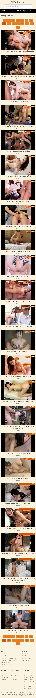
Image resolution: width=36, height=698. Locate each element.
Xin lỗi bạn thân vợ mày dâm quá (18, 630)
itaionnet (18, 2)
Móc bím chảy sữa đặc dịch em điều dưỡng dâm (18, 401)
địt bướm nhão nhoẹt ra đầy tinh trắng (18, 605)
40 (13, 24)
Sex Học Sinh (15, 675)
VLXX (13, 677)
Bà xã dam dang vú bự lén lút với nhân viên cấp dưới (18, 553)
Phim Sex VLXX (28, 686)
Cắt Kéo (3, 653)
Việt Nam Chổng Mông (8, 660)
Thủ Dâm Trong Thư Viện (8, 658)
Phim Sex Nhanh (29, 682)
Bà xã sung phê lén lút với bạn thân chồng (18, 376)
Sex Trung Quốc (27, 656)
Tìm (30, 6)
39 (9, 24)
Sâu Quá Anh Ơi (6, 665)
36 (26, 20)
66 (31, 24)
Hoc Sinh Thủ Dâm (7, 667)
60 (27, 24)
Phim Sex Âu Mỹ (29, 679)
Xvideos (32, 11)
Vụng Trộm (4, 673)
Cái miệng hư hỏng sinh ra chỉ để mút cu (18, 478)
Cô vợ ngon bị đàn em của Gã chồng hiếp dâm (18, 528)
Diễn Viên (11, 11)
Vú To (3, 675)
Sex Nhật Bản (26, 653)
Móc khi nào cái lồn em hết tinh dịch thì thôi (18, 226)
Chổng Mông (5, 662)
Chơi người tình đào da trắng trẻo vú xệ (18, 453)
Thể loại (4, 11)
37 (31, 20)
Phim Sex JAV (28, 675)
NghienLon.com (29, 677)
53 (22, 24)
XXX (25, 684)
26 (18, 20)
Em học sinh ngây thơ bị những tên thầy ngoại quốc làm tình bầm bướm (18, 427)
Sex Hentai (27, 673)
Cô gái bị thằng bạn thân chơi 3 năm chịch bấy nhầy (18, 126)
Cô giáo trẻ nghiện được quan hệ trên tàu (18, 301)
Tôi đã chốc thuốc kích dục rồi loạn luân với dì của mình (18, 76)
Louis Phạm (4, 656)
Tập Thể (3, 679)
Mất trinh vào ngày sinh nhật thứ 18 (18, 201)
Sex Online (27, 688)
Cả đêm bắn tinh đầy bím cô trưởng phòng (18, 503)
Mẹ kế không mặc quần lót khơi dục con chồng (18, 326)
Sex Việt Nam (26, 660)
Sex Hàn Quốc (26, 658)
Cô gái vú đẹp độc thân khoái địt (18, 101)
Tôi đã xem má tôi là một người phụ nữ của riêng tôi (18, 51)
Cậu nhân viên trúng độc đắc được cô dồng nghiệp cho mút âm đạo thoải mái (18, 579)
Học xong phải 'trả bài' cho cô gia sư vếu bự (18, 176)
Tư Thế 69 (4, 677)
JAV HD (18, 11)
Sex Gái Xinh (15, 673)
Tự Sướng (14, 679)
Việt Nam (25, 11)
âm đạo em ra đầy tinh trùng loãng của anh (18, 251)
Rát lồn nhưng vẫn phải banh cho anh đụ (18, 276)
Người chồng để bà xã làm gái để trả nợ (18, 151)
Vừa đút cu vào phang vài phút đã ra (18, 351)
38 (4, 24)
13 (13, 20)
